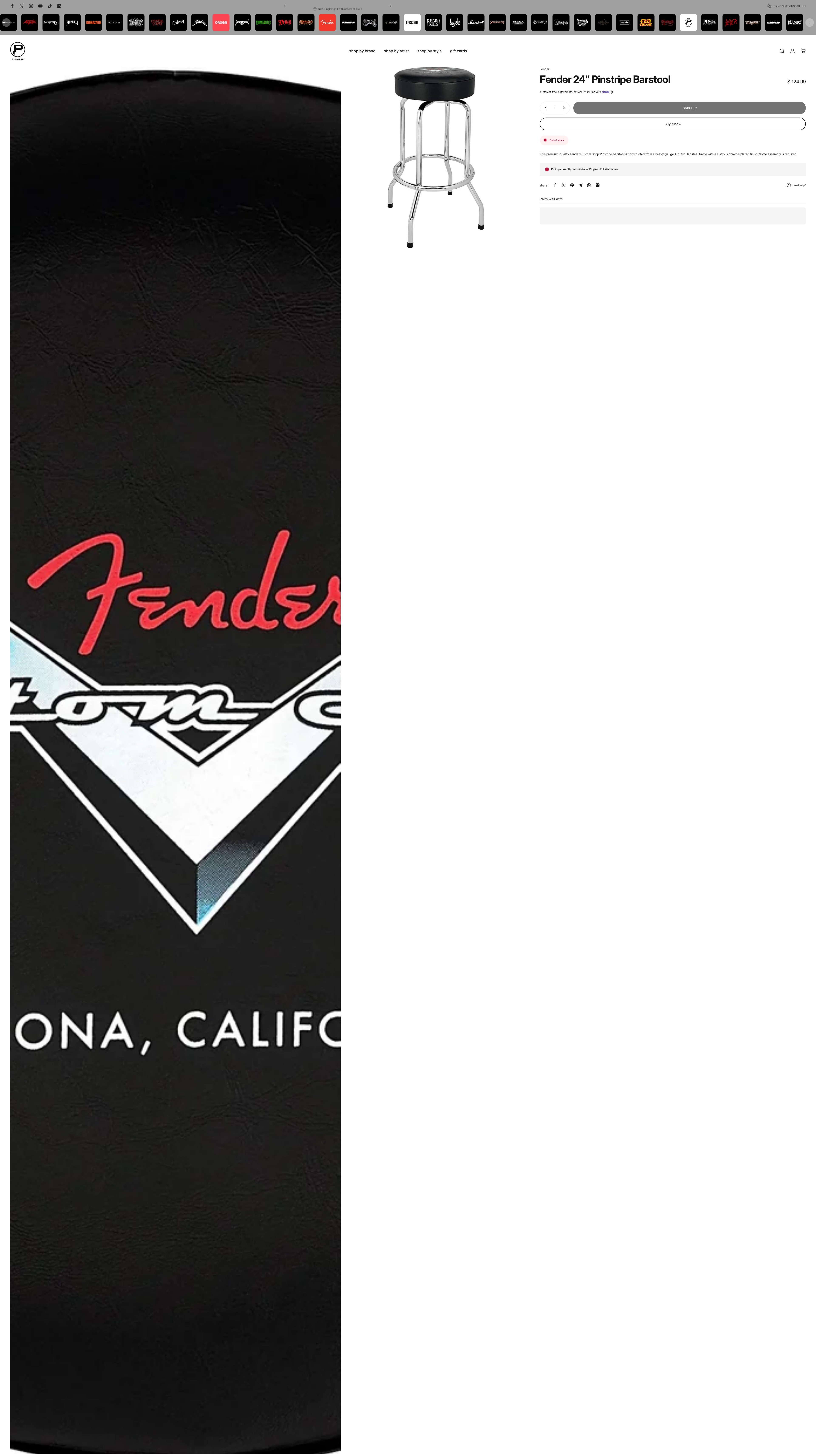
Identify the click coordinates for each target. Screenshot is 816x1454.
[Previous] (285, 6)
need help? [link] (799, 185)
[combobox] (787, 6)
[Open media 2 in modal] (436, 157)
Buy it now (672, 124)
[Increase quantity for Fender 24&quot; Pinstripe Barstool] (565, 108)
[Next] (390, 6)
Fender (544, 69)
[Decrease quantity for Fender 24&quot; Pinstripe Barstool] (545, 108)
